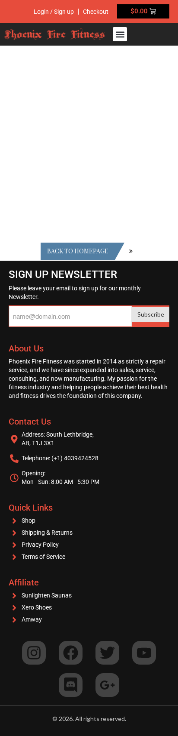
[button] (120, 34)
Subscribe (150, 314)
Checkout (95, 11)
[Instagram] (34, 653)
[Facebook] (71, 653)
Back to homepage (77, 251)
